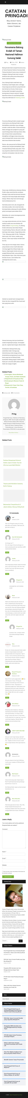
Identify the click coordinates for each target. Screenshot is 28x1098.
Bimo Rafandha (16, 798)
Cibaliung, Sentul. (20, 97)
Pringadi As (19, 580)
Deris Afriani (15, 703)
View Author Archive (14, 432)
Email (4, 858)
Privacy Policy (19, 1094)
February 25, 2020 (16, 705)
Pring (7, 62)
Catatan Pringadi (16, 13)
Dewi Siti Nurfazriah (17, 537)
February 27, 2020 (16, 775)
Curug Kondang (14, 225)
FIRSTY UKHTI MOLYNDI (18, 730)
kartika (14, 558)
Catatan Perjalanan (14, 43)
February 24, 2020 (16, 539)
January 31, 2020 (15, 519)
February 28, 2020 (16, 800)
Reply (7, 531)
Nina (13, 644)
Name (4, 851)
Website (4, 865)
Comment (4, 829)
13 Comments (16, 393)
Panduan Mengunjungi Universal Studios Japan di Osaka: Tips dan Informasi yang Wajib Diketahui (12, 463)
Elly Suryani (15, 773)
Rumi (13, 595)
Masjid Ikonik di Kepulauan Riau (14, 378)
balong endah (7, 393)
